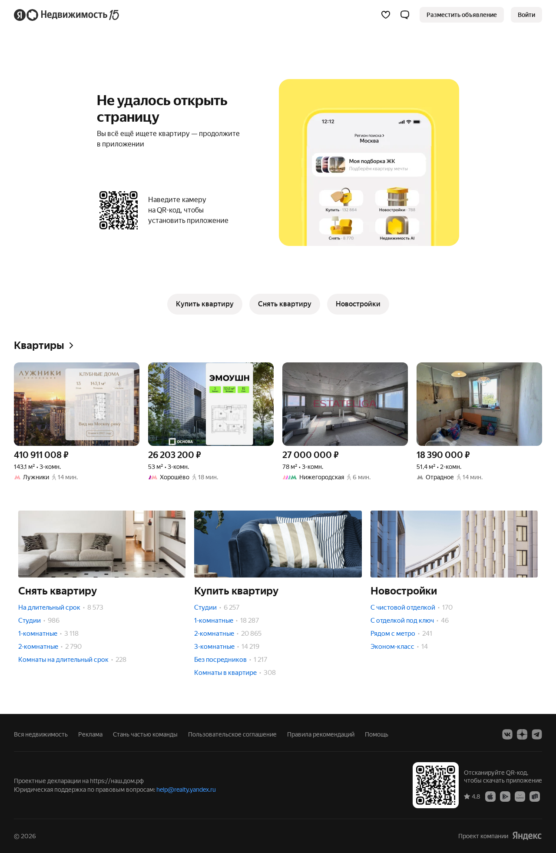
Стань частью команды (145, 734)
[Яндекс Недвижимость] (67, 15)
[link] (526, 15)
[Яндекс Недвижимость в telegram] (537, 734)
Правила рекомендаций (320, 734)
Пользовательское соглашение (232, 734)
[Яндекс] (527, 836)
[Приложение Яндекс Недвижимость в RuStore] (535, 796)
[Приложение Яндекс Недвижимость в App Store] (490, 796)
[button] (405, 15)
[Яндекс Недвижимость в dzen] (522, 734)
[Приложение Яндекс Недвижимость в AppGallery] (520, 796)
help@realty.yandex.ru (186, 789)
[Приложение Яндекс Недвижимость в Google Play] (505, 796)
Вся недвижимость (41, 734)
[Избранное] (386, 15)
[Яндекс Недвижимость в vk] (507, 734)
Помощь (376, 734)
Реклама (90, 734)
